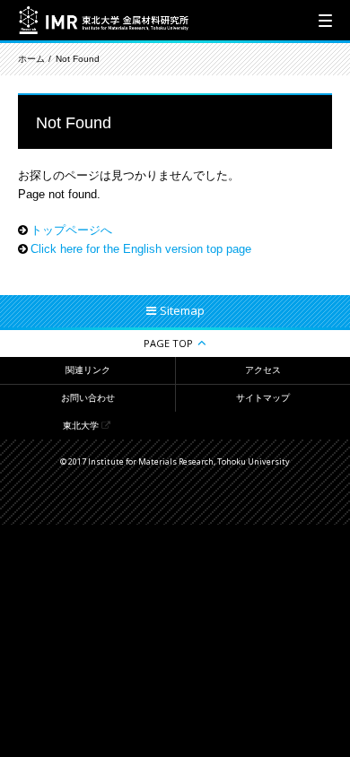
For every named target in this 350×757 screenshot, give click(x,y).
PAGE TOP (168, 343)
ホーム (31, 59)
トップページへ (71, 230)
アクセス (263, 370)
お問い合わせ (88, 398)
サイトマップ (263, 398)
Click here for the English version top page (141, 249)
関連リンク (88, 370)
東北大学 (81, 426)
